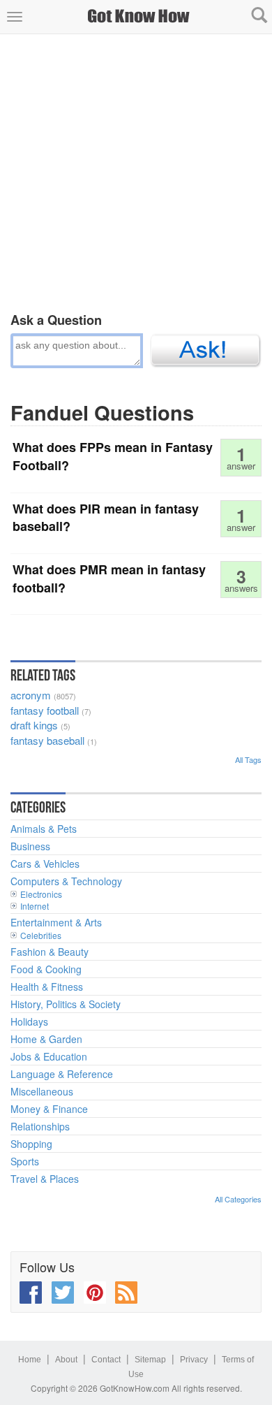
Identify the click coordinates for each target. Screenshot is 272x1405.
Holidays (29, 1021)
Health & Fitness (46, 986)
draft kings (34, 725)
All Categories (238, 1198)
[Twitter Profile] (63, 1292)
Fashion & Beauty (49, 952)
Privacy (194, 1359)
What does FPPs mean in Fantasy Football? (113, 456)
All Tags (248, 759)
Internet (34, 906)
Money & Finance (49, 1109)
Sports (24, 1161)
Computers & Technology (66, 881)
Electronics (41, 894)
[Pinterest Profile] (95, 1292)
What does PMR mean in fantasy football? (109, 578)
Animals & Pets (43, 829)
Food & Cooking (46, 969)
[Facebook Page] (31, 1292)
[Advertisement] (136, 170)
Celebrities (40, 935)
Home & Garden (46, 1039)
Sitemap (150, 1359)
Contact (106, 1359)
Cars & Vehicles (45, 864)
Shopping (31, 1144)
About (66, 1359)
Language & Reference (61, 1074)
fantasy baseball (47, 740)
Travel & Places (44, 1179)
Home (29, 1359)
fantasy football (44, 710)
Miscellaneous (41, 1091)
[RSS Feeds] (126, 1292)
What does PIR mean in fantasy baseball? (106, 518)
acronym (30, 694)
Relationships (40, 1126)
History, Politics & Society (65, 1004)
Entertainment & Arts (56, 922)
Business (30, 846)
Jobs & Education (48, 1056)
